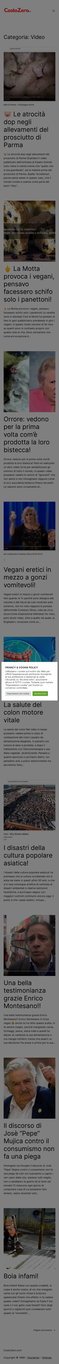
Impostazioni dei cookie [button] (18, 693)
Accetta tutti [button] (40, 693)
